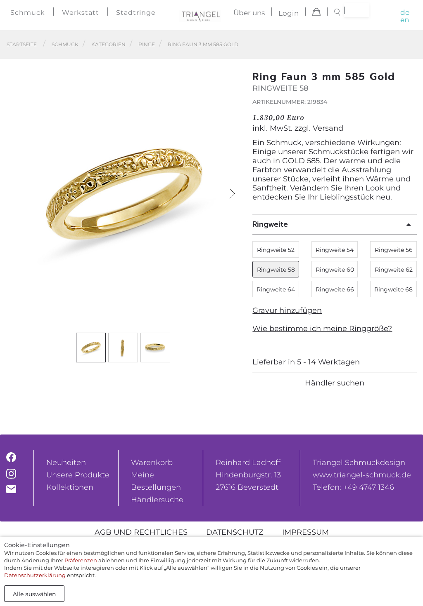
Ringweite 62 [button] (394, 269)
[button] (232, 194)
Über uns (249, 13)
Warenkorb (152, 462)
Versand (328, 128)
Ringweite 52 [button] (276, 250)
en (404, 20)
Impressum (305, 532)
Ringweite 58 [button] (276, 269)
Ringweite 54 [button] (335, 250)
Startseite (22, 44)
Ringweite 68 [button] (393, 289)
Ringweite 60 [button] (335, 269)
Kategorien (108, 44)
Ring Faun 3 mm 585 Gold (203, 44)
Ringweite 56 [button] (394, 250)
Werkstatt (80, 12)
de (404, 12)
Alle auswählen (34, 594)
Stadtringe (136, 12)
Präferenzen (80, 560)
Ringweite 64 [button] (276, 289)
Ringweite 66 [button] (335, 289)
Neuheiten (66, 462)
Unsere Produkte (77, 474)
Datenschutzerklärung (35, 575)
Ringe (146, 44)
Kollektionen (69, 487)
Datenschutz (235, 532)
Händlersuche (157, 499)
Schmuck (27, 12)
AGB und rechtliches (141, 532)
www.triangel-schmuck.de (362, 474)
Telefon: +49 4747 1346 (353, 487)
